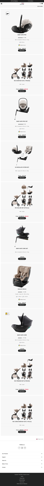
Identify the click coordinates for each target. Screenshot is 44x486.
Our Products (5, 453)
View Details (22, 50)
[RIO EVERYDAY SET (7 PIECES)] (22, 68)
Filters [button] (41, 6)
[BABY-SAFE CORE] (22, 322)
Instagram (25, 448)
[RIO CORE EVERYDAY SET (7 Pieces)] (22, 409)
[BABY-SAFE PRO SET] (22, 109)
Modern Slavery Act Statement (22, 483)
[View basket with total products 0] (42, 4)
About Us (4, 460)
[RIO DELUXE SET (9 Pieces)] (22, 195)
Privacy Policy (22, 478)
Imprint (22, 476)
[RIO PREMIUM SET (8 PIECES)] (22, 368)
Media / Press (5, 463)
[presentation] (40, 4)
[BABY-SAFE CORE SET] (22, 236)
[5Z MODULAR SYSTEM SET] (22, 155)
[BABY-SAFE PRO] (22, 22)
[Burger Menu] (7, 3)
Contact (3, 467)
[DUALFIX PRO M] (22, 276)
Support (4, 457)
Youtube (22, 448)
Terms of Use (22, 481)
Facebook (19, 448)
